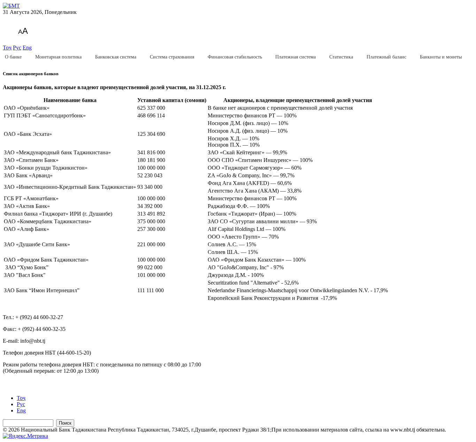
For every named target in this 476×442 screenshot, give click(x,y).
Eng (27, 48)
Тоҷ (7, 48)
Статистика (341, 57)
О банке (13, 57)
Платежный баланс (386, 57)
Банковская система (115, 57)
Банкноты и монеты (441, 57)
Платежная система (295, 57)
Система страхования (172, 57)
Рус (17, 48)
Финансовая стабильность (235, 57)
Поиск (65, 423)
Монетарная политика (58, 57)
